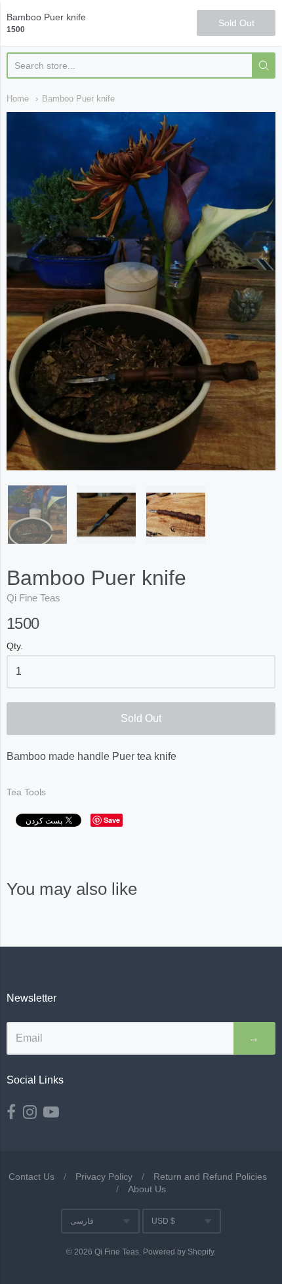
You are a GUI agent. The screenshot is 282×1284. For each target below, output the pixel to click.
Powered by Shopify (178, 1251)
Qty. (15, 646)
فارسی (82, 1221)
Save (112, 820)
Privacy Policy (103, 1176)
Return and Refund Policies (210, 1176)
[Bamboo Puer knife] (37, 515)
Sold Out (141, 718)
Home (18, 99)
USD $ (163, 1221)
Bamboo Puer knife (78, 99)
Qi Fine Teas (33, 597)
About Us (147, 1189)
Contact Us (31, 1176)
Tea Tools (26, 792)
